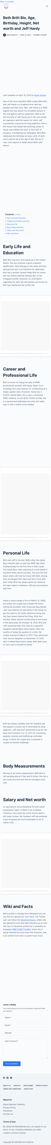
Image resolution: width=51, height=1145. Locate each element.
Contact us (8, 1114)
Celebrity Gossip (40, 35)
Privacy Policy (42, 1085)
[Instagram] (11, 1078)
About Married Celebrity (14, 1104)
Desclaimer (28, 1085)
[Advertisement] (25, 67)
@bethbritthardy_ (28, 920)
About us (7, 1085)
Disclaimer (7, 1111)
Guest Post (28, 1089)
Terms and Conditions (12, 1089)
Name (8, 1017)
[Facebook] (4, 1078)
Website (8, 1033)
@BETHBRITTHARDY (22, 929)
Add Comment (11, 1041)
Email (8, 1025)
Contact (17, 1085)
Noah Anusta (40, 95)
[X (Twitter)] (7, 1078)
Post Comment (11, 1064)
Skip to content (7, 1)
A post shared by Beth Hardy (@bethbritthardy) (18, 353)
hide (17, 214)
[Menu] (47, 6)
